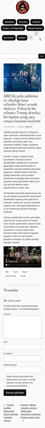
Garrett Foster (10, 276)
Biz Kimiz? (9, 38)
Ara (1, 52)
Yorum (7, 314)
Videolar (36, 22)
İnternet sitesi (10, 365)
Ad (6, 342)
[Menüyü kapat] (36, 34)
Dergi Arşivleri (35, 28)
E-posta (8, 353)
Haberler (28, 127)
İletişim (22, 38)
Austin (15, 272)
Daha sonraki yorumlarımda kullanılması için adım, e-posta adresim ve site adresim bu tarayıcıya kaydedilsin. (21, 381)
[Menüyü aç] (30, 38)
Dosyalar (23, 22)
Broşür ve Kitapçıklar (13, 28)
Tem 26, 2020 (9, 127)
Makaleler (9, 22)
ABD (7, 272)
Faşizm (25, 272)
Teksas (23, 276)
